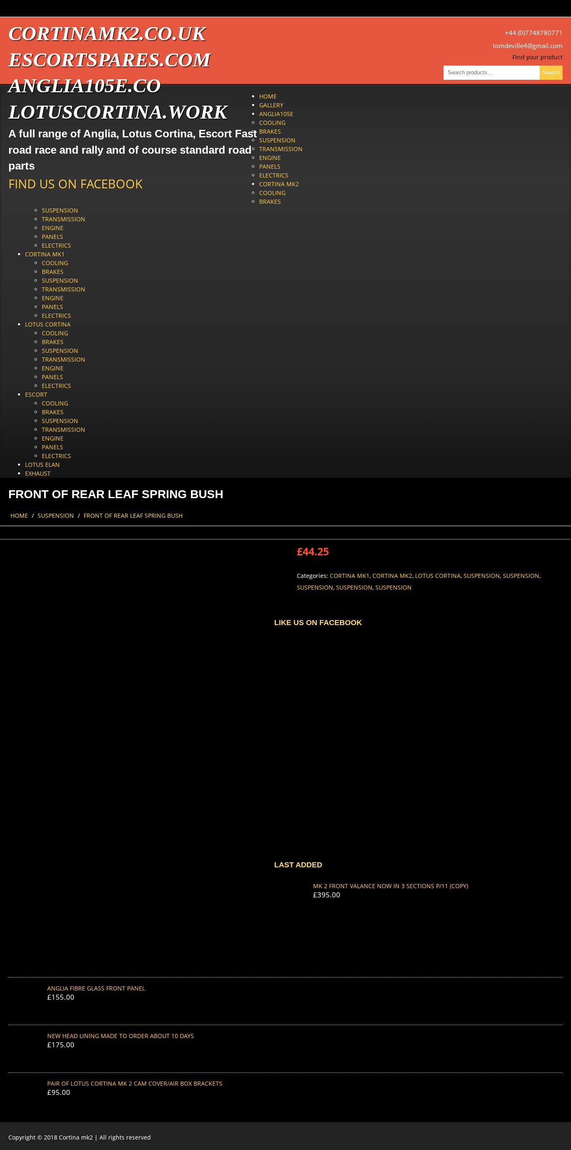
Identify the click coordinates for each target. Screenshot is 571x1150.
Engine (270, 158)
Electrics (273, 175)
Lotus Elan (42, 465)
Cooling (272, 123)
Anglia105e (276, 114)
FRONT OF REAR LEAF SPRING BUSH (133, 515)
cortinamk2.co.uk (106, 33)
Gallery (271, 105)
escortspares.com (109, 59)
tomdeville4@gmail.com (528, 45)
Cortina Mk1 (45, 254)
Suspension (277, 140)
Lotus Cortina (48, 324)
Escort (36, 394)
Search (551, 72)
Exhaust (38, 473)
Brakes (270, 131)
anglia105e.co (84, 85)
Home (268, 96)
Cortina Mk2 (279, 184)
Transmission (281, 149)
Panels (269, 166)
